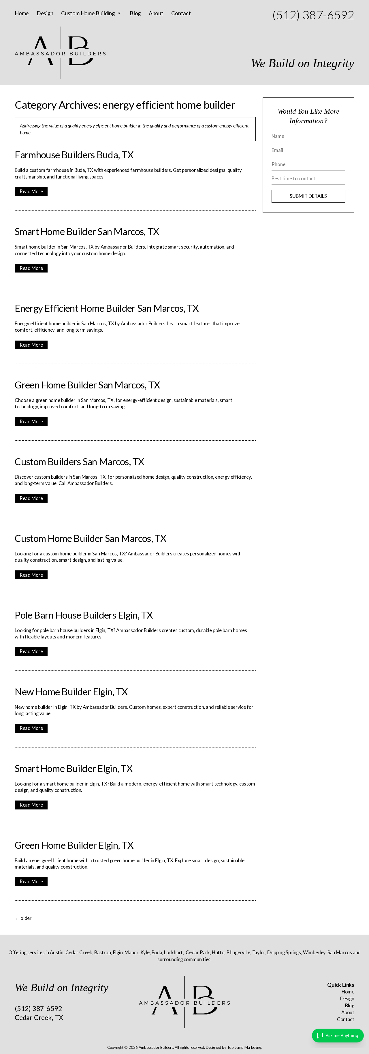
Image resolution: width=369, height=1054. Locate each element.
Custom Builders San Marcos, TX (79, 461)
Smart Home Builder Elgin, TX (73, 768)
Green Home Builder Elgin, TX (74, 845)
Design (45, 13)
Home (22, 13)
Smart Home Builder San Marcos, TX (87, 231)
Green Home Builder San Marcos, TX (87, 384)
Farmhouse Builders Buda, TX (74, 154)
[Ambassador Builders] (184, 1002)
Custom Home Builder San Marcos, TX (90, 538)
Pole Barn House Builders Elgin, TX (84, 615)
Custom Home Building (87, 13)
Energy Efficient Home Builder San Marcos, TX (106, 308)
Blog (135, 13)
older (23, 918)
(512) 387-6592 (313, 14)
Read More (31, 191)
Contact (181, 13)
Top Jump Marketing (244, 1047)
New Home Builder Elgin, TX (71, 691)
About (156, 13)
